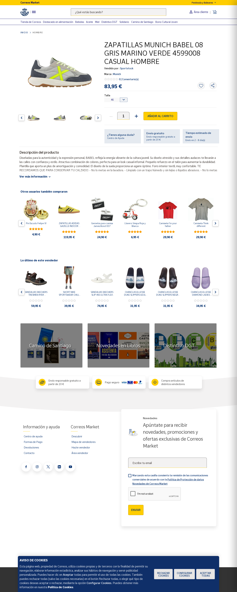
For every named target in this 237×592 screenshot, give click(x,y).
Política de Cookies (60, 587)
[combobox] (118, 12)
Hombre (38, 32)
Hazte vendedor (80, 447)
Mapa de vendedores (83, 441)
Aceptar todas (205, 574)
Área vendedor (79, 452)
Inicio (24, 32)
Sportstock (126, 68)
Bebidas (79, 21)
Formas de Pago (33, 441)
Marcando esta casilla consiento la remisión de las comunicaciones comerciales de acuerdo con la (170, 479)
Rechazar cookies (163, 574)
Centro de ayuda (33, 436)
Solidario (124, 21)
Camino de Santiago (142, 21)
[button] (135, 115)
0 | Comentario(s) (129, 79)
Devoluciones (31, 447)
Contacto (29, 452)
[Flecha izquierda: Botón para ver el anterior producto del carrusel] (21, 118)
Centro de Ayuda (115, 138)
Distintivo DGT (109, 21)
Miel (97, 21)
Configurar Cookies (184, 574)
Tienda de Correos (30, 21)
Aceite (89, 21)
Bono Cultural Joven (166, 21)
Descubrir (76, 436)
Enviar (136, 510)
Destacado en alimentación (58, 21)
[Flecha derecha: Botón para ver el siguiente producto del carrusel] (98, 118)
